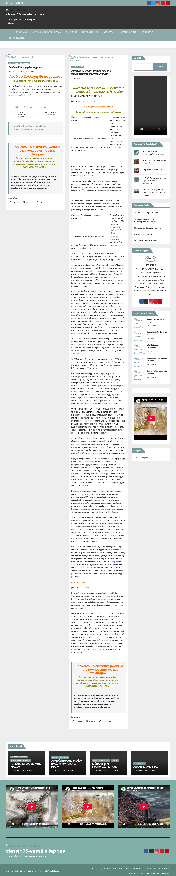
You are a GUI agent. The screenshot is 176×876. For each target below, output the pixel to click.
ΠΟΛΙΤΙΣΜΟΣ (71, 32)
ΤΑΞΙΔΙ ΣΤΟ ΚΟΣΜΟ (77, 66)
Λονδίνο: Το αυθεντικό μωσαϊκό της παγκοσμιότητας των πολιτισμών (91, 72)
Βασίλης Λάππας (27, 72)
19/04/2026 (97, 771)
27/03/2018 (151, 364)
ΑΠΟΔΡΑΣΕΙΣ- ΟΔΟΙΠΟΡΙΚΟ (19, 757)
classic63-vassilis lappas (25, 14)
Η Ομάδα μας (20, 32)
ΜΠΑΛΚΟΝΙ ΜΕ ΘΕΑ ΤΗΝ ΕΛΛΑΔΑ (46, 32)
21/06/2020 (151, 325)
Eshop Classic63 (18, 38)
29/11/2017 (76, 78)
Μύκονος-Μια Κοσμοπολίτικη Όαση (149, 228)
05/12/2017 (13, 72)
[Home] (8, 30)
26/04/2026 (56, 771)
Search (138, 58)
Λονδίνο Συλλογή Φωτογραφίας (26, 67)
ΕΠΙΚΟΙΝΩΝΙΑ (147, 32)
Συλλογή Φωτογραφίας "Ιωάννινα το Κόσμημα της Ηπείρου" (154, 192)
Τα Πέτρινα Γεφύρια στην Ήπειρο (148, 213)
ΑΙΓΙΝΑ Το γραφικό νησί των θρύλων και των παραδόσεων (155, 180)
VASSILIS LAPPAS (111, 771)
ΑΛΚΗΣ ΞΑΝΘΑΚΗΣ (143, 234)
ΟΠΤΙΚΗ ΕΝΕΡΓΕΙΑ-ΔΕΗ (145, 241)
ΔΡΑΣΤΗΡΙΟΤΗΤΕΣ (128, 32)
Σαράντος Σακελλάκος (152, 170)
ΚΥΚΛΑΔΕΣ (115, 760)
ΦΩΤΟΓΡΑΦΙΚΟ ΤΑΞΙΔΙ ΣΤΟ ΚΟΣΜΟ (19, 63)
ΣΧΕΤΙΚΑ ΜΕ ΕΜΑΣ (90, 32)
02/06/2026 (15, 771)
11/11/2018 (151, 351)
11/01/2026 (138, 771)
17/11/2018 (151, 338)
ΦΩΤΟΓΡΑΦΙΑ (109, 32)
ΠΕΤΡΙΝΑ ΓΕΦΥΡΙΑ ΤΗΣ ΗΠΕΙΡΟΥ (20, 760)
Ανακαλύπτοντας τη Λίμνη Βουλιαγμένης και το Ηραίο (67, 763)
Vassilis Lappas (53, 871)
